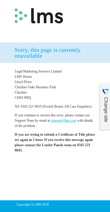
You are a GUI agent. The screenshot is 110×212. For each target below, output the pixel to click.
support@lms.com (63, 120)
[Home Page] (39, 14)
